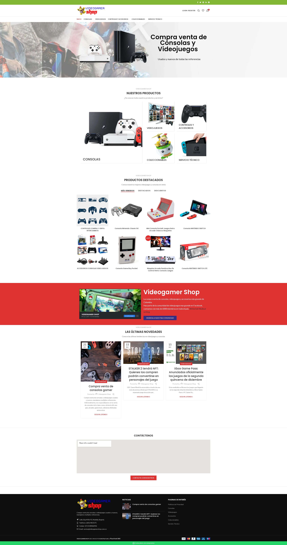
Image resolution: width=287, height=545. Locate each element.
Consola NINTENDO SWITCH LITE (194, 268)
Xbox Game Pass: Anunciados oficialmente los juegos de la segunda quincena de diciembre (186, 374)
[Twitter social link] (200, 2)
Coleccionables (173, 520)
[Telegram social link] (208, 2)
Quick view (107, 203)
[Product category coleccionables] (159, 148)
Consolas (171, 508)
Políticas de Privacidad (176, 504)
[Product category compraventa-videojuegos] (159, 116)
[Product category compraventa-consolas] (111, 132)
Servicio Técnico (173, 524)
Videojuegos (101, 381)
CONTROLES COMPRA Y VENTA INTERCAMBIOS (92, 229)
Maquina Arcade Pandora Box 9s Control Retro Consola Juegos (160, 269)
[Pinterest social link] (203, 2)
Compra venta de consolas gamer (101, 388)
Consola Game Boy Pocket (127, 268)
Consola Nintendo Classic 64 (126, 228)
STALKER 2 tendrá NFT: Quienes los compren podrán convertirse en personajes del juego (143, 374)
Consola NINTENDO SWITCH (194, 228)
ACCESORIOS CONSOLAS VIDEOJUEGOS (92, 268)
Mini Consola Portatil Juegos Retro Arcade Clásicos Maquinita (160, 229)
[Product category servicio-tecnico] (191, 148)
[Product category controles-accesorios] (191, 116)
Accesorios (172, 516)
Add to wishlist (107, 208)
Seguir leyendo (100, 414)
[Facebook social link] (198, 2)
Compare (107, 198)
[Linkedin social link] (206, 2)
